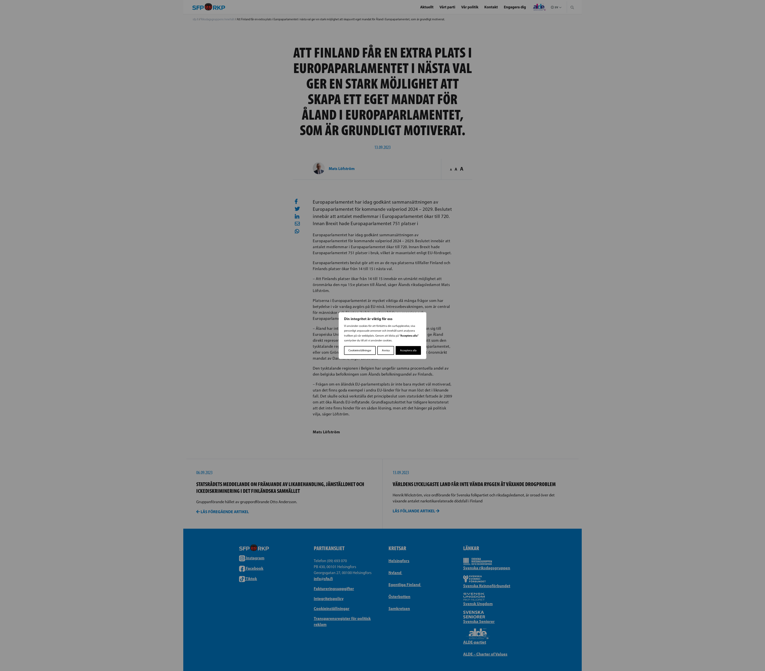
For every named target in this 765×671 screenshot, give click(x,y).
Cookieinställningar (359, 350)
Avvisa (386, 350)
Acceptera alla (408, 350)
